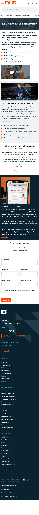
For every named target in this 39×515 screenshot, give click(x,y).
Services (9, 15)
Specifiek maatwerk (7, 427)
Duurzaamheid (5, 370)
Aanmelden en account (8, 391)
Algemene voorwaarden (24, 290)
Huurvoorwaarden (6, 493)
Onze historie (5, 365)
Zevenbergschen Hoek (8, 464)
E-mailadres (5, 259)
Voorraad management (8, 425)
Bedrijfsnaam (5, 280)
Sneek (3, 456)
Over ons (4, 362)
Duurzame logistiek (7, 419)
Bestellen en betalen (7, 393)
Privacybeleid (8, 293)
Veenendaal (5, 459)
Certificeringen (6, 373)
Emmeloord (5, 445)
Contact (4, 381)
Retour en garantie (7, 402)
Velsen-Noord (5, 461)
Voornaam (4, 269)
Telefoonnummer (25, 280)
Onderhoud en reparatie (8, 399)
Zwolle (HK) (4, 437)
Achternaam (24, 269)
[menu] (2, 3)
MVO (2, 368)
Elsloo (3, 442)
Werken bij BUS (5, 378)
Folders (3, 376)
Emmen (3, 448)
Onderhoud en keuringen (22, 15)
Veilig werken (5, 422)
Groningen (4, 453)
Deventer (4, 439)
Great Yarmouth (6, 450)
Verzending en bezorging (9, 396)
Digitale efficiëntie (7, 416)
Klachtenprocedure (7, 404)
